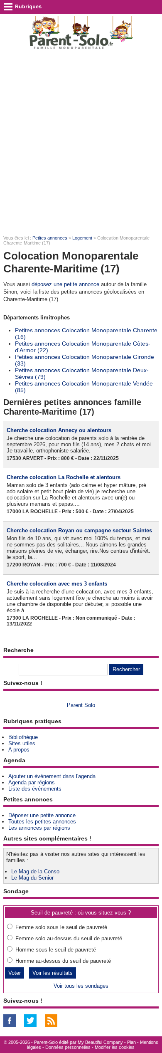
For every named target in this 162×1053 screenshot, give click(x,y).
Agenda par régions (31, 782)
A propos (18, 749)
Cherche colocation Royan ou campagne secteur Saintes (79, 530)
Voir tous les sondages (81, 986)
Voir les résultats (52, 973)
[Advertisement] (81, 142)
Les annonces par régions (39, 828)
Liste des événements (34, 789)
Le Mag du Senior (32, 878)
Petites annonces (49, 237)
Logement (82, 237)
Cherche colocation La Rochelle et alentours (63, 477)
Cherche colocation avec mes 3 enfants (57, 584)
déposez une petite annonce (65, 284)
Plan (131, 1042)
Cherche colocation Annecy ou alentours (59, 430)
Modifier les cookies (115, 1047)
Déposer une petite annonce (42, 815)
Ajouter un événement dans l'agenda (52, 776)
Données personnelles (68, 1047)
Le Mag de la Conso (35, 871)
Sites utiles (21, 743)
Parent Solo (81, 705)
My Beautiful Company (100, 1042)
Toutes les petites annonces (42, 821)
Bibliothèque (23, 737)
